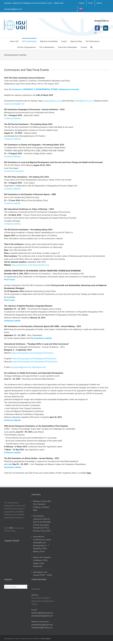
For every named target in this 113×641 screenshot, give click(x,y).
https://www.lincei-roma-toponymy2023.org (30, 265)
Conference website (12, 203)
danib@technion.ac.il (84, 100)
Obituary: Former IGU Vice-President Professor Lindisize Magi (42, 505)
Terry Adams (46, 638)
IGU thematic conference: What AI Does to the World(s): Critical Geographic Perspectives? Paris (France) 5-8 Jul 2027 (42, 523)
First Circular (9, 300)
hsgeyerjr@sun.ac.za (52, 100)
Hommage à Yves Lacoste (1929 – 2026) (42, 573)
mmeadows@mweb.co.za (41, 627)
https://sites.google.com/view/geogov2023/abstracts (35, 361)
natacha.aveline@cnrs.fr (14, 104)
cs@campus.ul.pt (38, 367)
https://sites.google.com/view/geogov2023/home (32, 353)
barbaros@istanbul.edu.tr (42, 613)
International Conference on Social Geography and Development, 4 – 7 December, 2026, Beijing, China (42, 544)
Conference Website (12, 118)
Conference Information (14, 171)
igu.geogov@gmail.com (20, 367)
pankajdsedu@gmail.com (42, 615)
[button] (91, 47)
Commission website (12, 467)
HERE (11, 528)
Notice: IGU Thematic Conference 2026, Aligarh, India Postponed (42, 562)
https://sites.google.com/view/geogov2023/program (34, 358)
